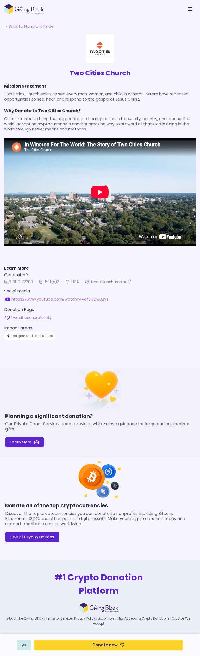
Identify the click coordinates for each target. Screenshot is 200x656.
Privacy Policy (85, 618)
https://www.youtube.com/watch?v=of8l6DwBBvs (59, 299)
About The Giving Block (25, 618)
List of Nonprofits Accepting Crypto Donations (134, 618)
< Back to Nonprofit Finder (30, 26)
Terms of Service (59, 618)
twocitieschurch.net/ (111, 281)
